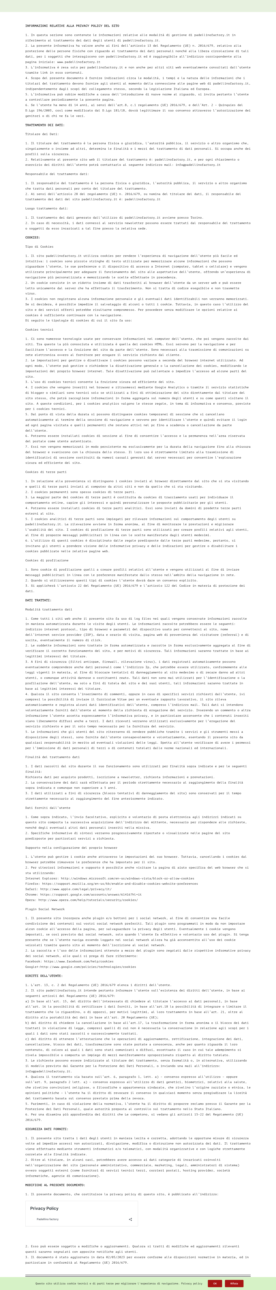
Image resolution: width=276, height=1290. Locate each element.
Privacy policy (191, 1283)
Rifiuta (234, 1283)
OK (215, 1283)
